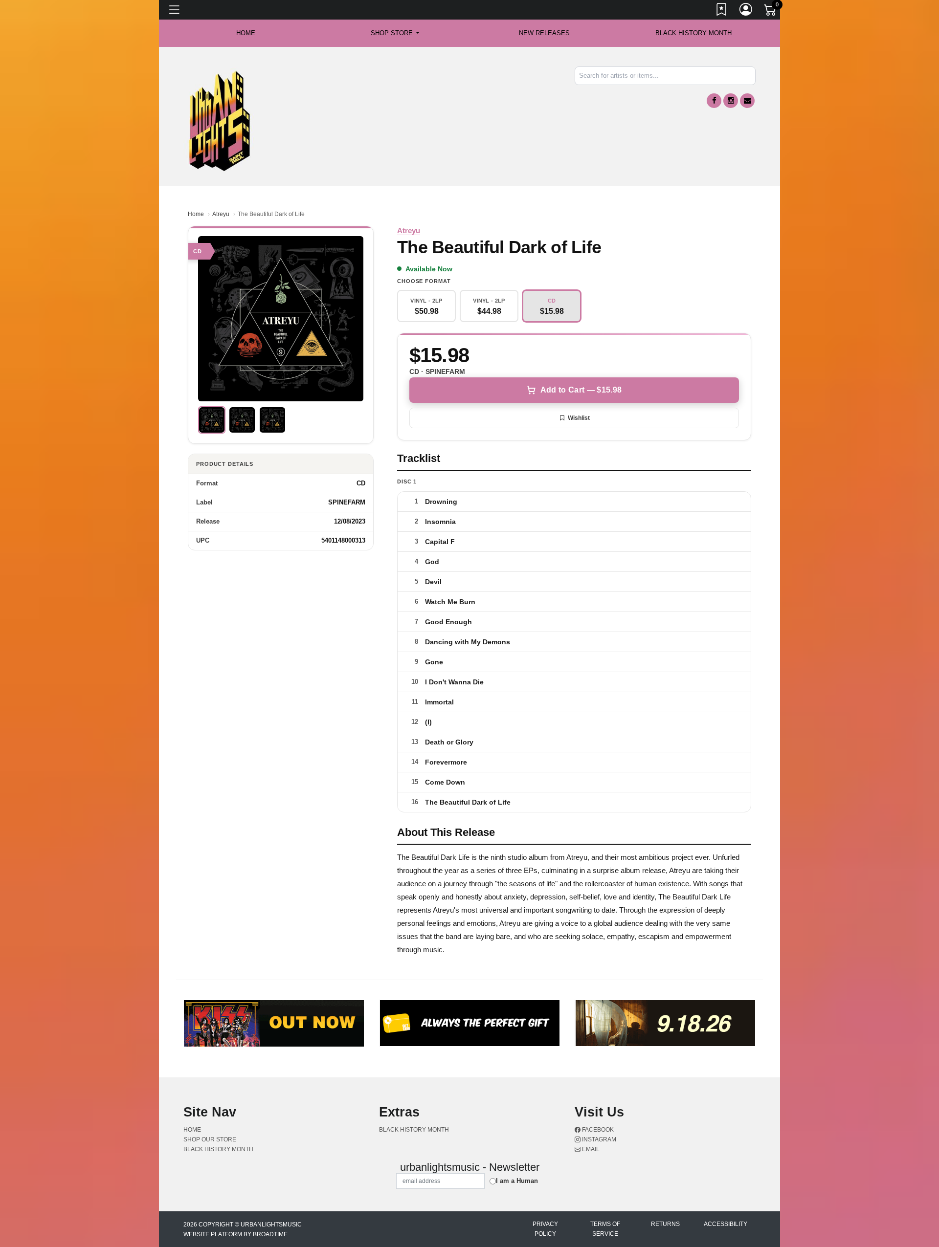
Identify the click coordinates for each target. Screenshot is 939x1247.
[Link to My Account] (746, 11)
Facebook (597, 1129)
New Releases (544, 33)
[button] (395, 33)
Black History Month (693, 33)
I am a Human (517, 1180)
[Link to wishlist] (722, 11)
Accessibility (725, 1224)
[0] (770, 12)
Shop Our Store (209, 1139)
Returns (665, 1224)
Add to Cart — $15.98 (581, 390)
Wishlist (579, 418)
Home (196, 214)
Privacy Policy (545, 1229)
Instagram (598, 1139)
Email (590, 1149)
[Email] (747, 100)
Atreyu (220, 214)
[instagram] (730, 100)
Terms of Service (605, 1229)
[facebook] (714, 100)
